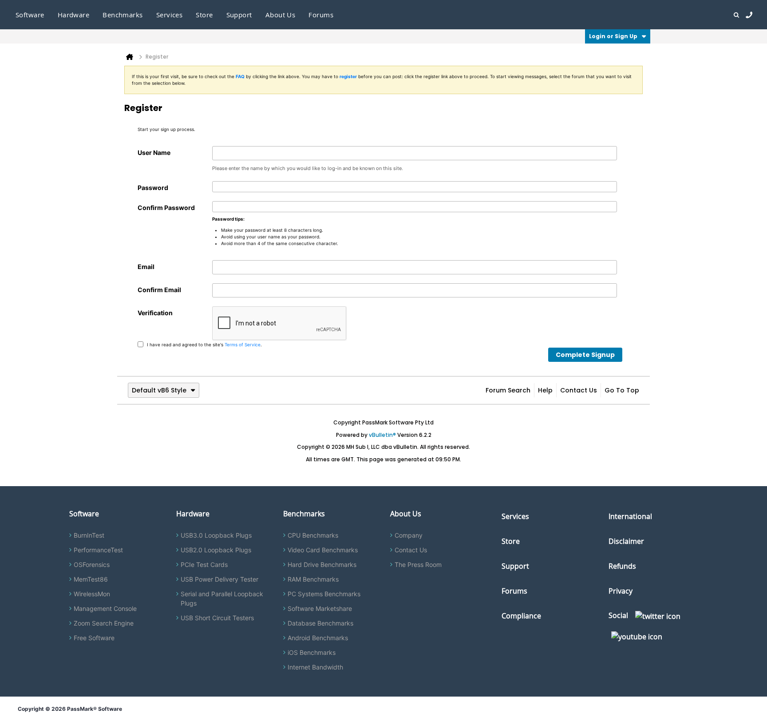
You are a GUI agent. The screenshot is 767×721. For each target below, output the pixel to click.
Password (153, 187)
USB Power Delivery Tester (219, 579)
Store (511, 541)
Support (239, 14)
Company (409, 535)
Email (146, 266)
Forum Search (508, 390)
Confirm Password (166, 207)
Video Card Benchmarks (323, 550)
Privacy (621, 591)
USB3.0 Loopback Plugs (216, 535)
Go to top (622, 390)
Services (515, 516)
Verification (155, 313)
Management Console (105, 608)
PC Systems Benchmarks (324, 594)
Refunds (622, 566)
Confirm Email (159, 289)
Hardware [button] (74, 14)
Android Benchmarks (318, 638)
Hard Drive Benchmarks (322, 564)
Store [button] (204, 14)
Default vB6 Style (159, 390)
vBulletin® (382, 435)
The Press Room (418, 564)
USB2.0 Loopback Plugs (216, 550)
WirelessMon (92, 594)
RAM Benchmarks (313, 579)
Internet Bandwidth (315, 667)
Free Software (94, 638)
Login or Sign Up (613, 36)
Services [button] (169, 14)
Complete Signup (585, 354)
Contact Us (578, 390)
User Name (154, 152)
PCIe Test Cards (204, 564)
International (630, 516)
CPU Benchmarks (313, 535)
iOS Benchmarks (312, 652)
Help (545, 390)
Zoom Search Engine (104, 623)
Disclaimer (626, 541)
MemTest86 (91, 579)
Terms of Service (243, 344)
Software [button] (30, 14)
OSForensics (92, 564)
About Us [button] (280, 14)
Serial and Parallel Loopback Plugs (222, 598)
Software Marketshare (320, 608)
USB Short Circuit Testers (217, 618)
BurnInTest (89, 535)
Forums (320, 14)
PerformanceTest (98, 550)
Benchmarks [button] (123, 14)
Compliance (521, 616)
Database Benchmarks (320, 623)
